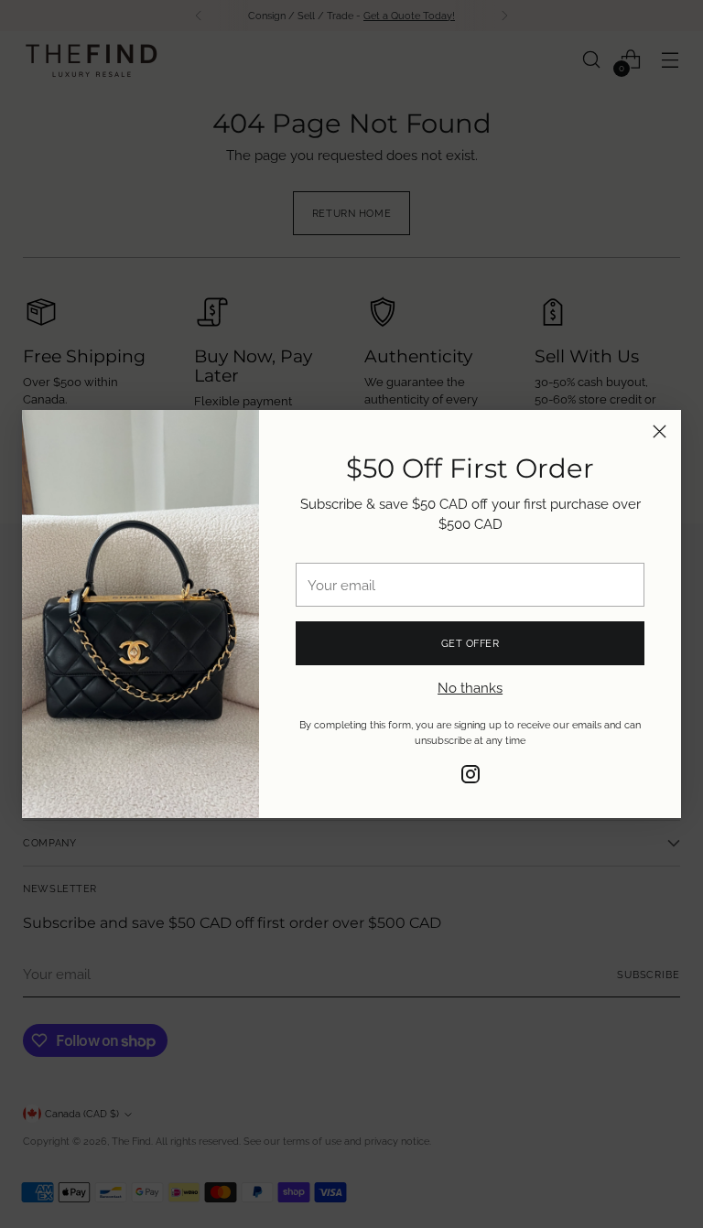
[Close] (659, 431)
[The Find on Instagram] (470, 777)
